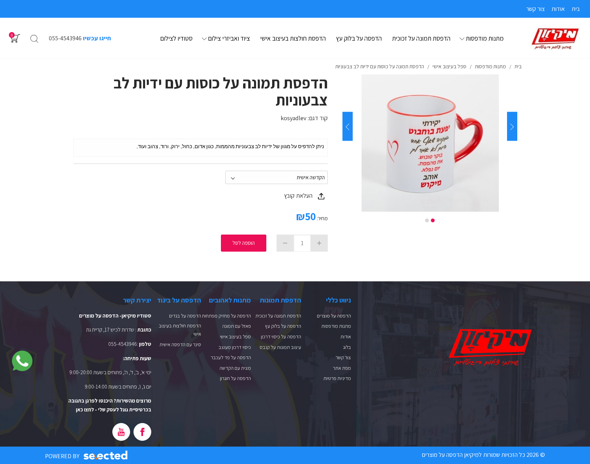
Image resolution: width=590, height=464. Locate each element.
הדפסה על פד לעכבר (231, 357)
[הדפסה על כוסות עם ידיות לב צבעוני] (430, 143)
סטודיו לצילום (176, 38)
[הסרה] (285, 243)
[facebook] (142, 432)
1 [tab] (433, 220)
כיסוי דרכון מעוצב (235, 347)
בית (576, 9)
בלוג (347, 347)
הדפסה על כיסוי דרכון (281, 336)
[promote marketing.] (106, 455)
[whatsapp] (22, 361)
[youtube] (121, 432)
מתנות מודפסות (485, 38)
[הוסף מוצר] (319, 243)
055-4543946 (65, 38)
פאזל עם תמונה (236, 326)
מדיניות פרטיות (337, 378)
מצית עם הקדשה (235, 368)
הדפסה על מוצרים (334, 315)
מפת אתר (342, 368)
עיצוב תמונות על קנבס (280, 347)
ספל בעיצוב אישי (235, 336)
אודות (558, 9)
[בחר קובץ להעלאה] (321, 196)
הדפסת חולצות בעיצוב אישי (293, 38)
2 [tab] (427, 220)
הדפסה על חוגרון (235, 378)
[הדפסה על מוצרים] (555, 38)
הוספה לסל (244, 243)
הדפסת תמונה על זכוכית (421, 38)
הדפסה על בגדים (185, 315)
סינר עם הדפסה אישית (180, 344)
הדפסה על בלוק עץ (359, 38)
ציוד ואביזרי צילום (229, 38)
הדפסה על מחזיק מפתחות (226, 315)
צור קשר (535, 9)
